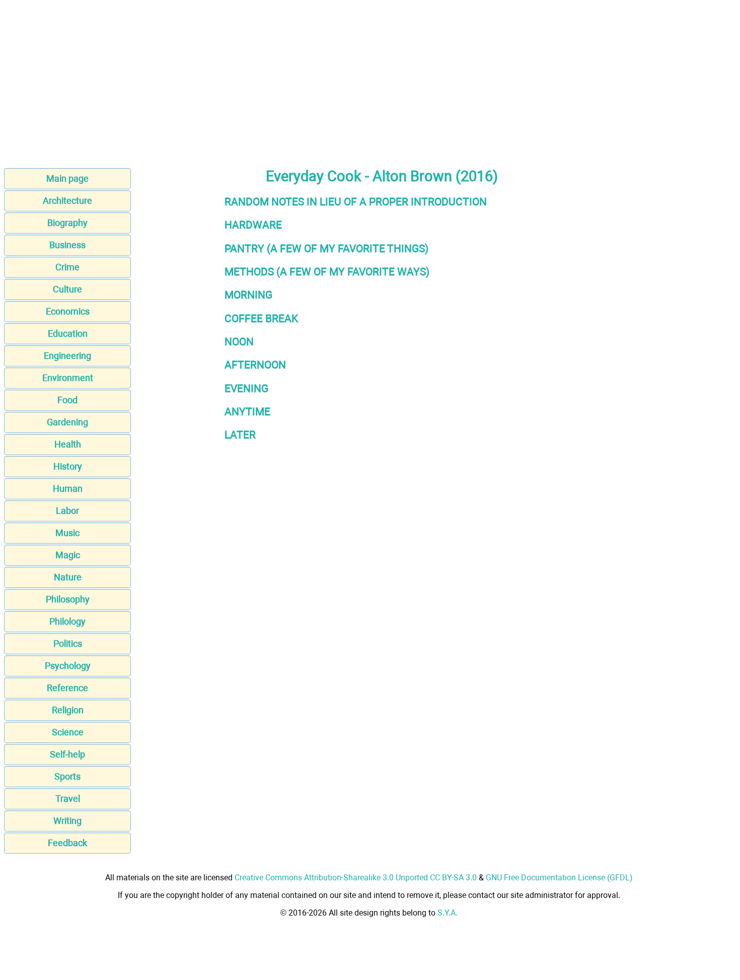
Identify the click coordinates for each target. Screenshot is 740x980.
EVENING (246, 388)
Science (68, 732)
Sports (67, 776)
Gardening (67, 422)
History (67, 466)
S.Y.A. (447, 913)
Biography (67, 222)
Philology (67, 621)
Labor (67, 510)
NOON (239, 341)
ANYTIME (247, 411)
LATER (240, 434)
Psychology (68, 665)
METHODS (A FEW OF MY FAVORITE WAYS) (327, 271)
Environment (67, 377)
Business (67, 245)
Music (67, 532)
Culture (67, 289)
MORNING (248, 294)
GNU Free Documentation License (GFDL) (559, 877)
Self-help (67, 754)
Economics (68, 311)
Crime (67, 267)
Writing (67, 820)
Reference (67, 688)
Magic (67, 555)
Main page (67, 178)
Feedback (67, 843)
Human (68, 488)
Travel (67, 798)
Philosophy (68, 599)
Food (67, 400)
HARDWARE (253, 224)
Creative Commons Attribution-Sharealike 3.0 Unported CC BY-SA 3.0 (356, 877)
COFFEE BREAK (261, 318)
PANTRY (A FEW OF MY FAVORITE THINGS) (326, 248)
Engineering (67, 355)
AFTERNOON (255, 364)
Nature (68, 577)
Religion (68, 710)
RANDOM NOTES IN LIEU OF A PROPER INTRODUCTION (356, 201)
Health (67, 444)
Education (68, 333)
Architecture (67, 200)
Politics (67, 643)
